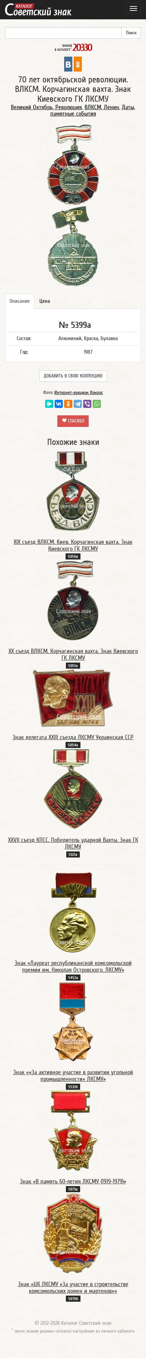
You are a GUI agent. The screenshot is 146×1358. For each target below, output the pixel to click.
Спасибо (75, 421)
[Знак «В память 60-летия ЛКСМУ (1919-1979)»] (73, 1130)
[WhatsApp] (97, 404)
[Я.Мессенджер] (49, 404)
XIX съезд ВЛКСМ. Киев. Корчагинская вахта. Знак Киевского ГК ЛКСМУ (73, 545)
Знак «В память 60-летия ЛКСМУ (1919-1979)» (73, 1181)
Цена (44, 301)
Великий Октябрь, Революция (46, 107)
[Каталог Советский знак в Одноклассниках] (78, 64)
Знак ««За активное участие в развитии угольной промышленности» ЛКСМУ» (73, 1076)
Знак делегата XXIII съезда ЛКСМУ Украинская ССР (73, 737)
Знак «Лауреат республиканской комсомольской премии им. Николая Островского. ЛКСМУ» (73, 966)
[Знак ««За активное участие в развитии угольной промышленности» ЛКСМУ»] (73, 1021)
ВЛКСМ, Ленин (102, 107)
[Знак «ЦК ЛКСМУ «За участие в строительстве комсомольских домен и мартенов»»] (73, 1233)
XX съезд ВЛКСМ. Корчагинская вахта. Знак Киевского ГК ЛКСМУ (73, 655)
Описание (20, 301)
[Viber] (87, 404)
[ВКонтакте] (59, 404)
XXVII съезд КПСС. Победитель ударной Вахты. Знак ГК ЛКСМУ (73, 843)
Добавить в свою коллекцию (73, 376)
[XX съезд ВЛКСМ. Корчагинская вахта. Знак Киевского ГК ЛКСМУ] (73, 600)
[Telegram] (78, 404)
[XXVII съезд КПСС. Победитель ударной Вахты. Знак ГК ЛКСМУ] (73, 789)
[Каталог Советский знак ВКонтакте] (68, 64)
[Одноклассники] (68, 404)
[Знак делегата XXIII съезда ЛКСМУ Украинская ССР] (73, 698)
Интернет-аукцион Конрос (78, 392)
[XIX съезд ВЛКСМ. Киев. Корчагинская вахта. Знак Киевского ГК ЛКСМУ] (73, 491)
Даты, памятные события (92, 111)
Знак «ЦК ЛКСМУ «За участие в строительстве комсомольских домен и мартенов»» (73, 1288)
